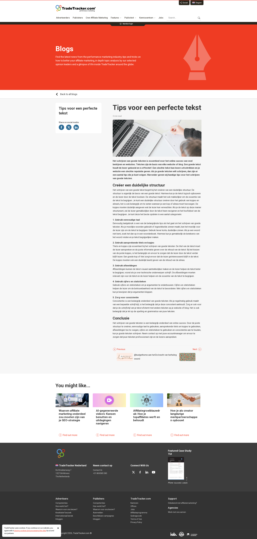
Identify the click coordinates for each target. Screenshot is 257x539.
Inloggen (59, 519)
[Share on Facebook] (61, 127)
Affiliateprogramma (139, 513)
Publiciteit (129, 17)
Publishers (78, 17)
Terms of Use (136, 519)
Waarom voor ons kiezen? (66, 509)
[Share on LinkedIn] (76, 127)
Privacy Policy (136, 522)
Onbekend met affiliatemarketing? (182, 503)
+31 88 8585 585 (100, 473)
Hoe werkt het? (62, 506)
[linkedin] (146, 472)
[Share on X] (68, 127)
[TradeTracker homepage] (76, 8)
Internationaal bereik (64, 516)
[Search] (199, 18)
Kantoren (134, 503)
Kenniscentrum (146, 17)
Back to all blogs (68, 94)
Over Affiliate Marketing (97, 17)
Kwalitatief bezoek (63, 513)
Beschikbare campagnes (103, 516)
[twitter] (133, 472)
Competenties (62, 503)
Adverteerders (63, 17)
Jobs (160, 17)
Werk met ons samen (177, 512)
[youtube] (153, 472)
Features (115, 17)
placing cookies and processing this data (30, 531)
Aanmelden (98, 513)
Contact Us (97, 470)
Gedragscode (136, 516)
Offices (133, 506)
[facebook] (140, 472)
